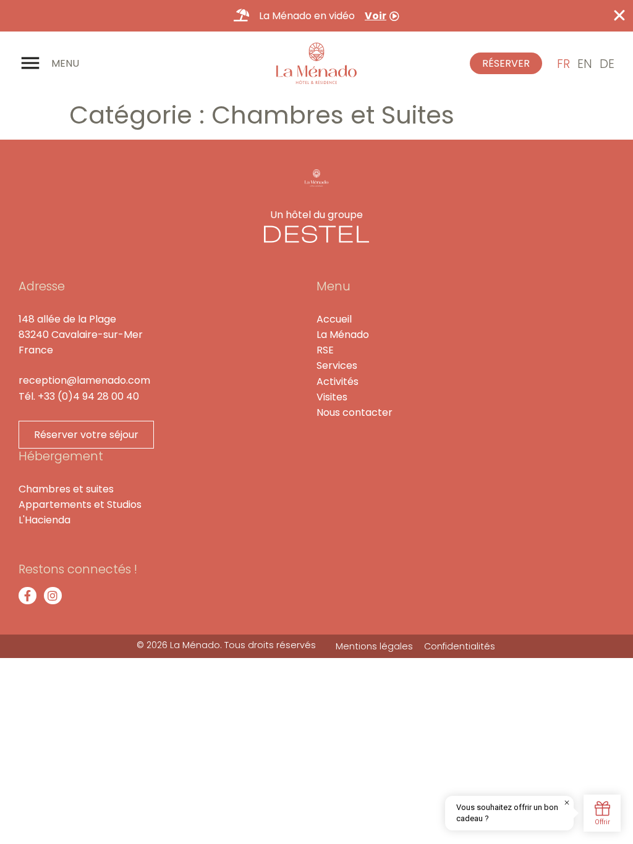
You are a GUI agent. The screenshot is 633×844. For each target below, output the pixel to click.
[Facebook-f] (27, 596)
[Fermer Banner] (619, 15)
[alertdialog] (316, 16)
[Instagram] (53, 596)
